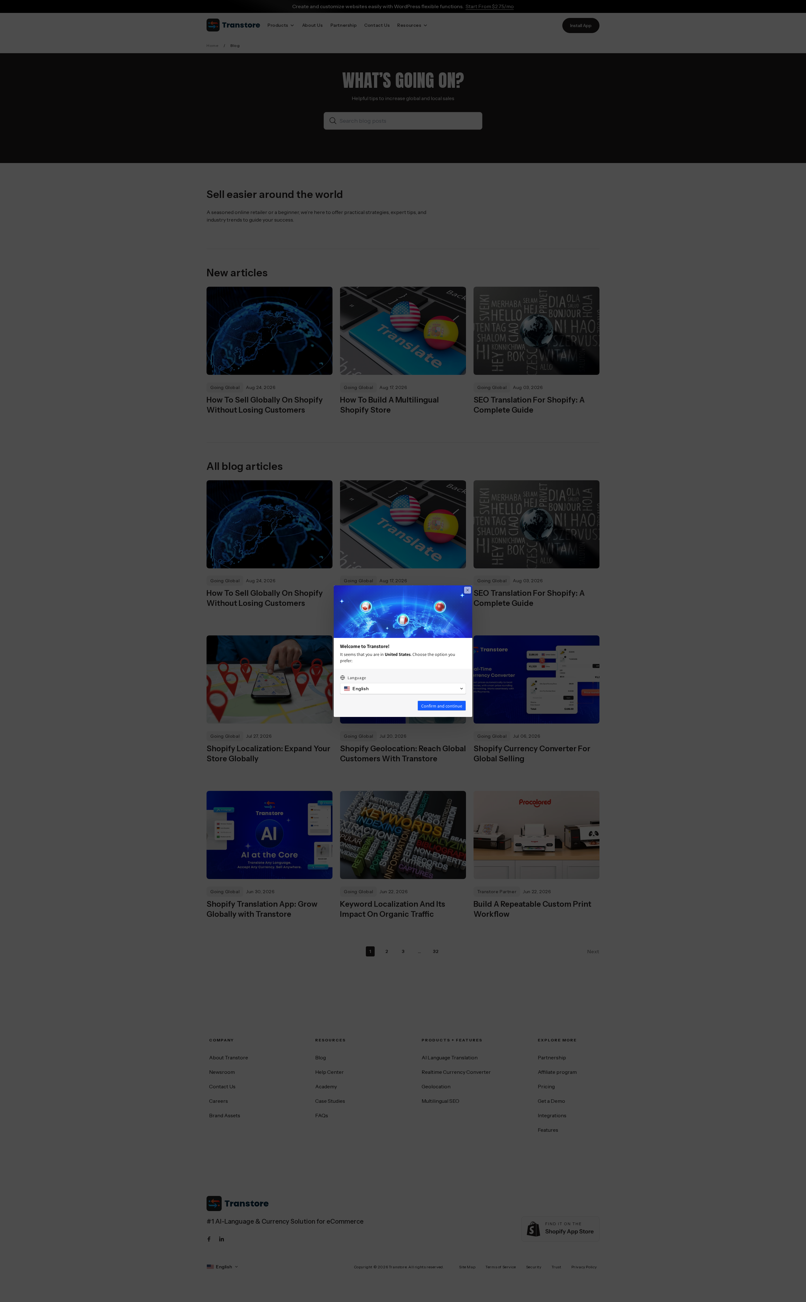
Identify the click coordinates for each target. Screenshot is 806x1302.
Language (357, 677)
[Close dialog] (467, 590)
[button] (403, 688)
